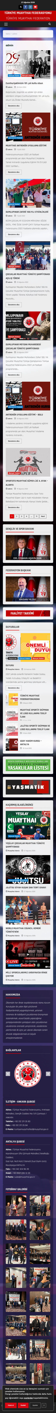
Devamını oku (15, 105)
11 (36, 516)
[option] (28, 1074)
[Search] (50, 24)
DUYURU (10, 665)
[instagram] (30, 7)
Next (43, 516)
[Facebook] (25, 7)
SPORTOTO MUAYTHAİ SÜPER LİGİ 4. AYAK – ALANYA (28, 462)
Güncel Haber (14, 76)
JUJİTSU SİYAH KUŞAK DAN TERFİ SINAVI (26, 887)
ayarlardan (28, 1398)
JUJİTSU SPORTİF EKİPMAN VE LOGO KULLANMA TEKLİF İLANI (12, 729)
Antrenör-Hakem (15, 138)
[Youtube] (35, 7)
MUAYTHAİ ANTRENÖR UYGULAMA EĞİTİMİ (28, 127)
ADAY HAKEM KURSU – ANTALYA (12, 745)
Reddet (23, 1405)
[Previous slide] (8, 1074)
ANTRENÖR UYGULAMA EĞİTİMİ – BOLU (28, 396)
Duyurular (13, 658)
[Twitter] (21, 7)
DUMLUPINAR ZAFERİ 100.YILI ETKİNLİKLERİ (28, 193)
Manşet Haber (27, 76)
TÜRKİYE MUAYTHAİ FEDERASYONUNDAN (12, 699)
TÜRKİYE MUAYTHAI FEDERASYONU (28, 13)
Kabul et (11, 1405)
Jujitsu (24, 880)
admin (10, 87)
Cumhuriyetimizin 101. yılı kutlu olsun (28, 64)
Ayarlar (35, 1405)
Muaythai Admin (14, 669)
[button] (6, 24)
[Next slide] (48, 1074)
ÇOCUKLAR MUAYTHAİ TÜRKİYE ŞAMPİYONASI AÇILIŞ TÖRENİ (28, 255)
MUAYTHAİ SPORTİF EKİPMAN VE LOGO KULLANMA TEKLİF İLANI (12, 714)
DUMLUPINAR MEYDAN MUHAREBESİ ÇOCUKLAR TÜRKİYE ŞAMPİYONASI (28, 325)
